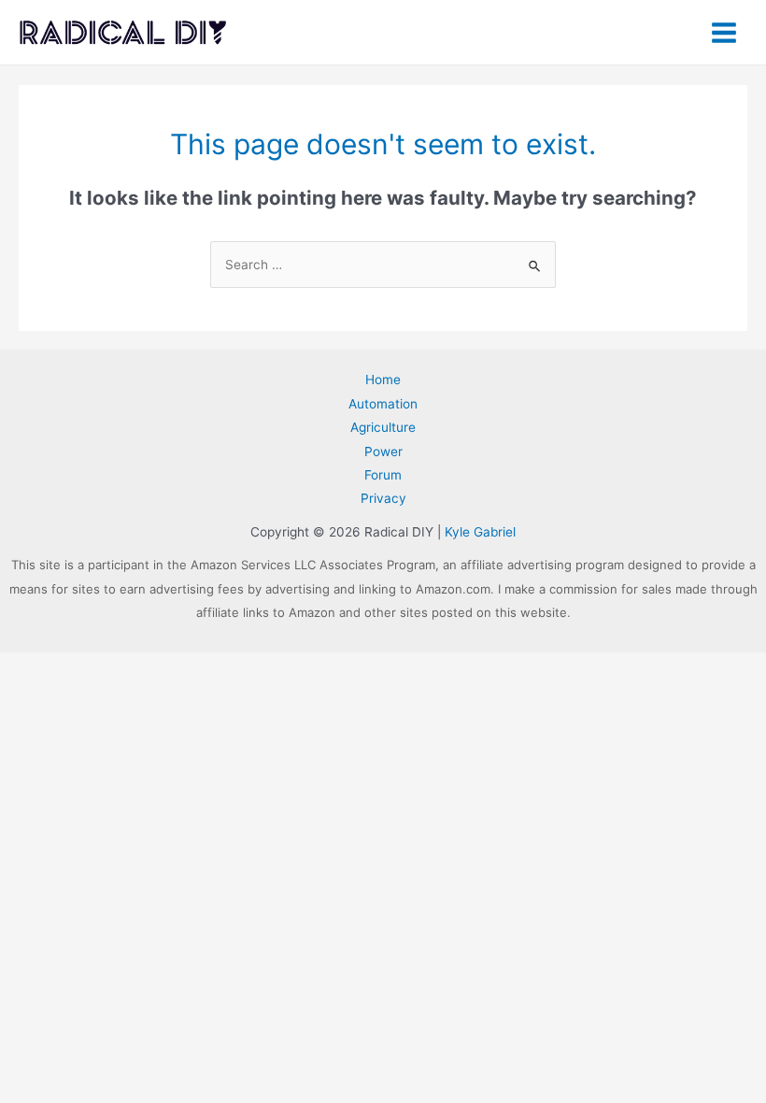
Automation (383, 403)
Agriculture (383, 427)
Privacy (383, 498)
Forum (383, 474)
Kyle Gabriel (480, 531)
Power (383, 451)
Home (383, 379)
